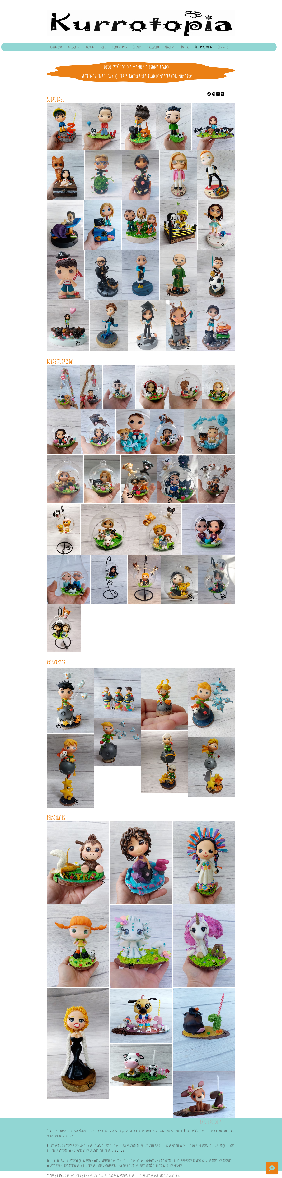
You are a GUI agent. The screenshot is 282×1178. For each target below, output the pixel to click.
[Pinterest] (222, 94)
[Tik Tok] (209, 94)
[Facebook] (218, 94)
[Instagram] (213, 94)
